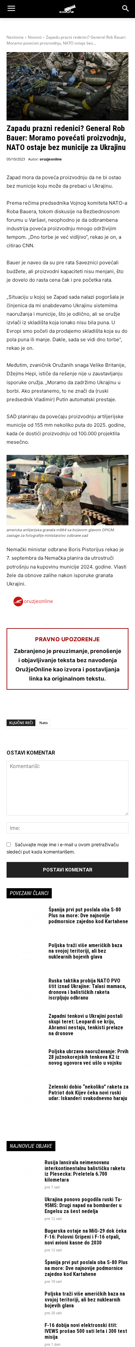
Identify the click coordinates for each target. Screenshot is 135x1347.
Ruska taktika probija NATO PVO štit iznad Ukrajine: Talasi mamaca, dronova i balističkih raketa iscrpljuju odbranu (87, 989)
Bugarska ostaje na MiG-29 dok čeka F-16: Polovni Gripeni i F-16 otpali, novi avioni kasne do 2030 (85, 1236)
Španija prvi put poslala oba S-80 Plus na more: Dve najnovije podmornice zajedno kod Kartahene (88, 915)
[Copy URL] (103, 706)
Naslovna (15, 37)
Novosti (35, 37)
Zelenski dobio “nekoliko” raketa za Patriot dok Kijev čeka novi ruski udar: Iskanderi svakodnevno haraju (88, 1092)
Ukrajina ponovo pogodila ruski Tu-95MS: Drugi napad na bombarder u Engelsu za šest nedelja (83, 1205)
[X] (28, 706)
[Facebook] (13, 706)
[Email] (58, 706)
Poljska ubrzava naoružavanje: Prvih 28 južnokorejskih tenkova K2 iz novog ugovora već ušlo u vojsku (88, 1057)
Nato (43, 722)
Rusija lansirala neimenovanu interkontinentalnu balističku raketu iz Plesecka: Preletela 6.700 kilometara (85, 1171)
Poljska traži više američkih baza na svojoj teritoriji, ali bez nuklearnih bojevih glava (85, 951)
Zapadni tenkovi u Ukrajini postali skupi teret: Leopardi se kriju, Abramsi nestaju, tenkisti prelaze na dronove (85, 1025)
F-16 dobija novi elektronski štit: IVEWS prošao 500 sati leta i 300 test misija (86, 1331)
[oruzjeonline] (67, 8)
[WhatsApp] (43, 706)
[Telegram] (73, 706)
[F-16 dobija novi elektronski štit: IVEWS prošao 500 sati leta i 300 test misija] (23, 1333)
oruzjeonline (51, 159)
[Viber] (88, 706)
